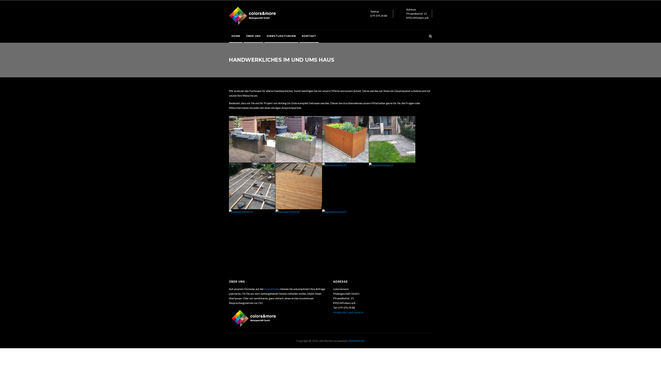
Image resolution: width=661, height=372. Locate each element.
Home (236, 36)
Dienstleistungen (281, 36)
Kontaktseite (272, 289)
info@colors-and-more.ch (348, 312)
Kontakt (309, 36)
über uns (253, 36)
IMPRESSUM (356, 340)
